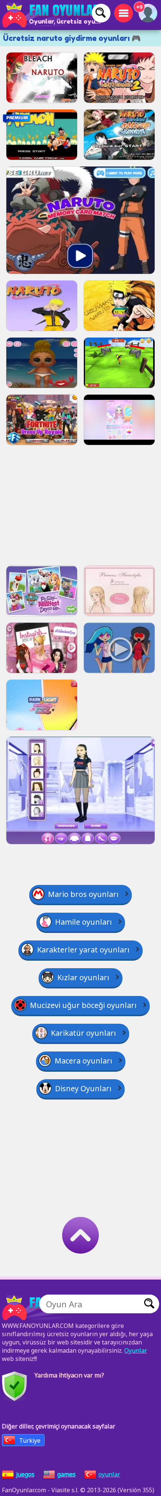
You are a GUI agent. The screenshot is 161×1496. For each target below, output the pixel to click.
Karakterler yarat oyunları (83, 950)
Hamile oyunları (83, 922)
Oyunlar (135, 1350)
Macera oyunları (83, 1061)
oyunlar (109, 1474)
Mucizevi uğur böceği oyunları (83, 1005)
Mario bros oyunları (83, 894)
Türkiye (29, 1440)
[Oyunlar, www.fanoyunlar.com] (52, 15)
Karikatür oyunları (83, 1033)
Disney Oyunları (83, 1088)
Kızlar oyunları (83, 977)
